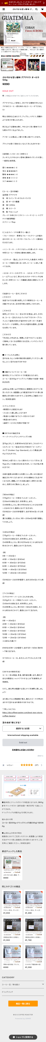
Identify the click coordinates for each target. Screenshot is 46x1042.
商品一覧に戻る (23, 1003)
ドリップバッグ (7, 992)
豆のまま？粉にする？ (11, 722)
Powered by (20, 1018)
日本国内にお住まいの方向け (23, 750)
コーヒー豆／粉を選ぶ (11, 984)
